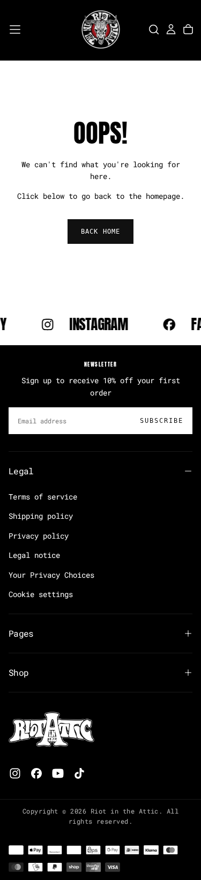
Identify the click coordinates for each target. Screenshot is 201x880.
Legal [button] (21, 470)
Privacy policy (39, 536)
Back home (101, 231)
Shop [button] (18, 672)
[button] (15, 29)
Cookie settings (41, 594)
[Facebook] (36, 773)
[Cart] (188, 29)
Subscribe (161, 420)
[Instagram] (15, 773)
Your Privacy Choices (51, 575)
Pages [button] (21, 633)
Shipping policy (41, 516)
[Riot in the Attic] (51, 730)
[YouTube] (57, 773)
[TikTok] (79, 773)
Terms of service (43, 496)
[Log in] (171, 29)
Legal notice (34, 555)
